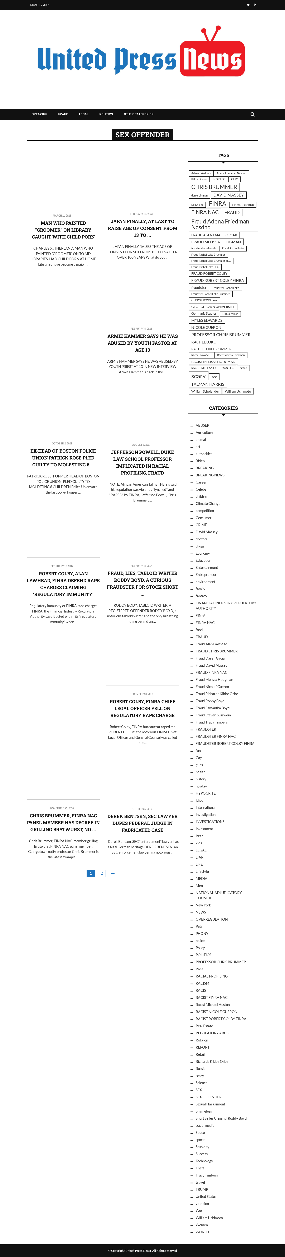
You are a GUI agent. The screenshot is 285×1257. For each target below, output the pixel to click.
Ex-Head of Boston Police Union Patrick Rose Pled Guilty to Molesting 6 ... (63, 458)
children (202, 496)
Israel (200, 836)
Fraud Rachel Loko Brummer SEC (211, 260)
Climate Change (208, 503)
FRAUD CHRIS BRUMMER (217, 651)
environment (205, 581)
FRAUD (63, 114)
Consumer (204, 518)
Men (199, 885)
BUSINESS (219, 179)
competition (205, 510)
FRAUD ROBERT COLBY (209, 273)
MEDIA (201, 878)
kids (199, 843)
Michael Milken (230, 313)
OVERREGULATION (212, 919)
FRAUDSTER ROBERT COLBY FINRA (225, 743)
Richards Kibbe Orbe (212, 1061)
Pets (199, 926)
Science (201, 1083)
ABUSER (202, 425)
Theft (200, 1168)
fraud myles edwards (203, 248)
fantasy (201, 596)
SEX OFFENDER (209, 1097)
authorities (204, 454)
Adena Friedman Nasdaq (231, 173)
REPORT (202, 1047)
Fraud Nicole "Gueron (212, 686)
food (199, 630)
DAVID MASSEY (228, 195)
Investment (204, 829)
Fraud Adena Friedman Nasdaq (220, 224)
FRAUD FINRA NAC (211, 672)
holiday (201, 786)
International (206, 807)
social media (205, 1125)
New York (203, 905)
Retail (200, 1054)
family (200, 589)
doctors (201, 539)
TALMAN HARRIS (207, 384)
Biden (200, 461)
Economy (203, 553)
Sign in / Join (39, 5)
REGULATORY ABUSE (213, 1033)
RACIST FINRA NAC (212, 997)
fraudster (199, 287)
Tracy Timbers (207, 1175)
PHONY (202, 933)
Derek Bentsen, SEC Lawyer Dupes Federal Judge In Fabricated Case (142, 823)
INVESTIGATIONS (210, 821)
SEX (199, 1090)
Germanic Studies (204, 313)
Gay (199, 757)
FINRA (217, 203)
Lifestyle (202, 871)
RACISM (202, 983)
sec (214, 376)
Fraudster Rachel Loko (225, 288)
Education (203, 560)
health (200, 772)
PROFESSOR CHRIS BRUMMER (221, 334)
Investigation (206, 814)
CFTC (234, 179)
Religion (202, 1040)
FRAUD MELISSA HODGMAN (216, 242)
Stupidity (202, 1147)
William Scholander (205, 391)
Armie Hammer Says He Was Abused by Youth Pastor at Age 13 (142, 343)
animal (201, 439)
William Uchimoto (238, 391)
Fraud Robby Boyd (210, 701)
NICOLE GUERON (206, 327)
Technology (204, 1161)
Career (201, 482)
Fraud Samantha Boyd (213, 708)
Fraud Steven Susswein (213, 715)
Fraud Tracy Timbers (212, 722)
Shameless (204, 1111)
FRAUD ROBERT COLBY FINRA (217, 280)
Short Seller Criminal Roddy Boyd (221, 1118)
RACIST (202, 990)
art (198, 446)
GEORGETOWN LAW (204, 300)
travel (200, 1182)
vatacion (202, 1203)
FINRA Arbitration (243, 204)
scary (198, 375)
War (199, 1211)
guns (199, 765)
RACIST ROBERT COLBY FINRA (221, 1019)
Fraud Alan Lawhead (211, 644)
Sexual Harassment (210, 1104)
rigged (243, 368)
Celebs (201, 489)
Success (202, 1154)
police (200, 940)
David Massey (207, 532)
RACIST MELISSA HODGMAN (213, 362)
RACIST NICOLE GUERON (216, 1011)
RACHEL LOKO (203, 342)
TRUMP (202, 1189)
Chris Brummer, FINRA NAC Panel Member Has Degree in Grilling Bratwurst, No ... (63, 822)
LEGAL (83, 114)
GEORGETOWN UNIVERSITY (213, 307)
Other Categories (139, 114)
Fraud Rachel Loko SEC (205, 267)
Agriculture (204, 432)
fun (198, 750)
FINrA (201, 615)
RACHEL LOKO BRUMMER (211, 349)
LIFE (199, 864)
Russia (201, 1068)
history (201, 779)
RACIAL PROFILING (212, 976)
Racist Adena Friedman (231, 355)
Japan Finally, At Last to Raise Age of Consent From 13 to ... (142, 228)
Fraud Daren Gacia (210, 658)
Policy (200, 948)
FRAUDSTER (206, 729)
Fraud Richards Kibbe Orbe (217, 694)
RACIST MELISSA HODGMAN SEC (212, 368)
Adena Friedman (201, 173)
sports (200, 1139)
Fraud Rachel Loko (233, 248)
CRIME (201, 525)
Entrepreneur (206, 574)
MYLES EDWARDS (206, 320)
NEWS (201, 912)
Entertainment (207, 567)
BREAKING (39, 114)
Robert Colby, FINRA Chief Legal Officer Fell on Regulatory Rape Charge (142, 708)
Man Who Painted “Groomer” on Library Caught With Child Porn (63, 230)
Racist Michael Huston (213, 1004)
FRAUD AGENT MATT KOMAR (214, 235)
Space (200, 1132)
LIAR (199, 857)
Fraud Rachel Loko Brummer (208, 254)
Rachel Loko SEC (201, 355)
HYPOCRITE (206, 793)
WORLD (202, 1232)
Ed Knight (197, 204)
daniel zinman (199, 195)
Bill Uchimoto (199, 179)
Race (199, 969)
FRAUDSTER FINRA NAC (216, 736)
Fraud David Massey (211, 665)
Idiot (199, 800)
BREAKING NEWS (210, 475)
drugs (200, 546)
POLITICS (106, 114)
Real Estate (204, 1026)
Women (202, 1225)
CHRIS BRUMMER (214, 187)
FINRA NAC (205, 212)
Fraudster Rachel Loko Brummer (210, 294)
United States (206, 1196)
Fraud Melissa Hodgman (214, 679)
